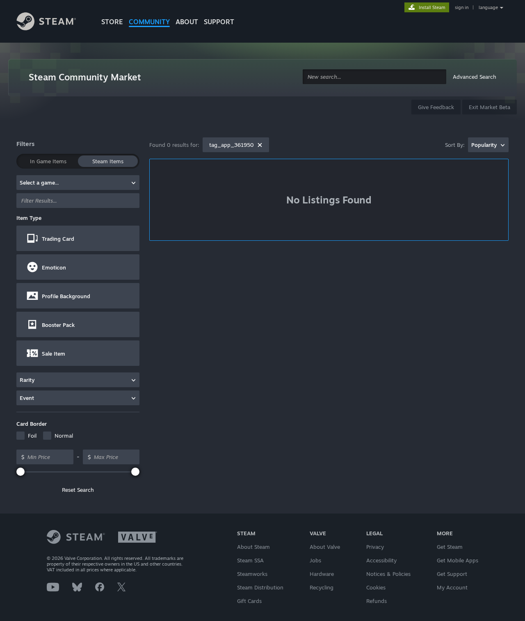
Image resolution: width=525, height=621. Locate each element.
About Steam (253, 546)
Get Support (452, 574)
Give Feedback (436, 107)
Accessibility (381, 560)
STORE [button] (112, 22)
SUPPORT (219, 22)
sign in (461, 7)
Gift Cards (249, 601)
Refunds (376, 601)
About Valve (325, 546)
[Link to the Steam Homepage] (52, 22)
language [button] (488, 7)
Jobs (315, 560)
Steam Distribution (260, 587)
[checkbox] (26, 436)
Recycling (321, 587)
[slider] (20, 472)
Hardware (322, 574)
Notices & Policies (388, 574)
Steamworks (252, 574)
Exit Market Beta (489, 107)
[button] (77, 238)
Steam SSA (250, 560)
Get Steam (450, 546)
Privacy (375, 546)
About (187, 22)
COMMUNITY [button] (149, 22)
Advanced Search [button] (474, 76)
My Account (452, 587)
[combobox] (374, 76)
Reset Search (78, 489)
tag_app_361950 (231, 145)
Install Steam (432, 7)
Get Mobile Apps (457, 560)
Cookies (376, 587)
